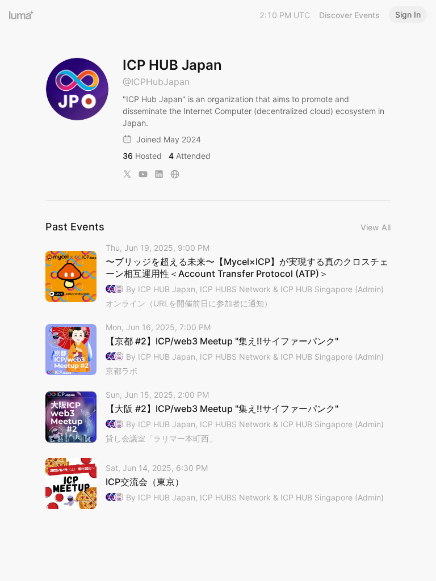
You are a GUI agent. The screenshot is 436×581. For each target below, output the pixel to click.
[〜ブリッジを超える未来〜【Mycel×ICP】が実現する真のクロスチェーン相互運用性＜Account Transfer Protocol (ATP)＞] (218, 276)
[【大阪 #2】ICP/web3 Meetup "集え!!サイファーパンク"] (218, 417)
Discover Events (349, 15)
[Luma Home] (21, 15)
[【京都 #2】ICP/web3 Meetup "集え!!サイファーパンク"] (218, 350)
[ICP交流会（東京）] (218, 483)
